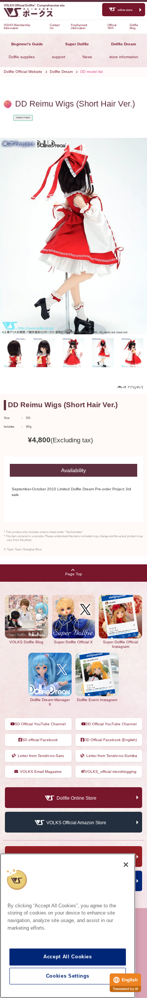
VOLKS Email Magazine (41, 771)
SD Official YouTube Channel (40, 724)
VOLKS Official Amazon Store (76, 822)
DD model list (91, 72)
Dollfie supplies (22, 57)
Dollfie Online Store (76, 798)
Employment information (79, 26)
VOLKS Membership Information (17, 26)
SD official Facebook (40, 740)
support (58, 57)
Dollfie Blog (134, 26)
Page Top (73, 574)
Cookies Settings (68, 976)
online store (125, 10)
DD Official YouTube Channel (111, 724)
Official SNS (111, 26)
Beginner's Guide (27, 44)
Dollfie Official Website (23, 72)
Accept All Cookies (67, 956)
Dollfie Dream (123, 44)
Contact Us (55, 26)
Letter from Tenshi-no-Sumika (111, 756)
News (87, 57)
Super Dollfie (77, 44)
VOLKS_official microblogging (110, 771)
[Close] (126, 864)
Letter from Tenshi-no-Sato (41, 756)
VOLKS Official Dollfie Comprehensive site (34, 5)
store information (123, 57)
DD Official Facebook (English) (110, 740)
